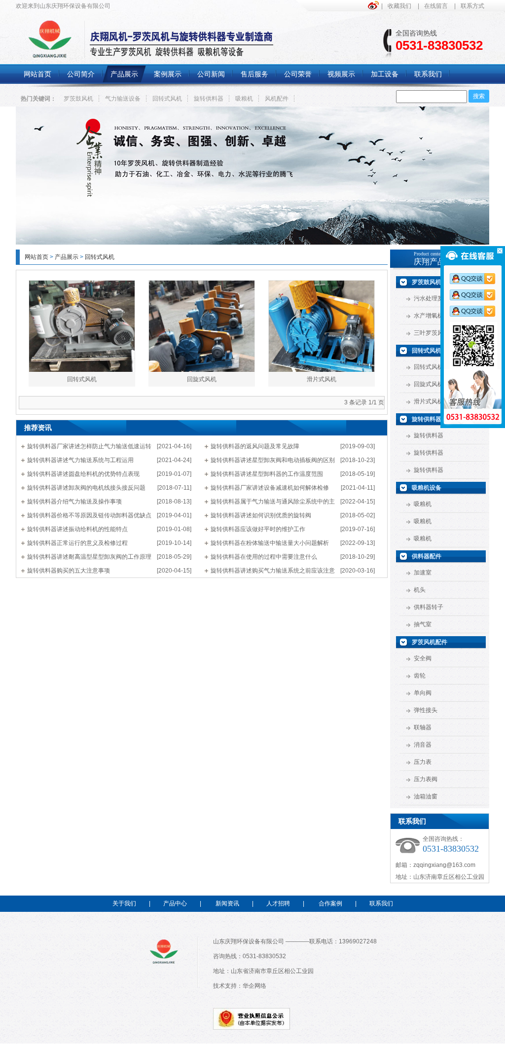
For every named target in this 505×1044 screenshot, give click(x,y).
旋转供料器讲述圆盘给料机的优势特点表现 (83, 473)
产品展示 (66, 256)
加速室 (423, 572)
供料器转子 (428, 607)
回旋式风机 (201, 379)
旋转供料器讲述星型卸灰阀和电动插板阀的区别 (273, 460)
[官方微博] (374, 5)
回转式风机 (167, 98)
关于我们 (124, 903)
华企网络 (254, 985)
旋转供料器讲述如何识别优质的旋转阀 (261, 515)
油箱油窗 (425, 796)
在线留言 (436, 5)
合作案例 (330, 903)
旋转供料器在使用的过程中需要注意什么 (264, 556)
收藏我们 (399, 5)
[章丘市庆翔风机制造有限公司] (252, 242)
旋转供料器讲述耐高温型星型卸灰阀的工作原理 (89, 556)
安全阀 (423, 658)
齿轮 (420, 675)
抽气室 (423, 624)
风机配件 (277, 98)
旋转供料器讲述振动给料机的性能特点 (77, 529)
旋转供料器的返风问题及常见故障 (255, 446)
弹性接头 (425, 710)
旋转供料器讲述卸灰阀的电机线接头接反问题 (86, 487)
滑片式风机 (321, 379)
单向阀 (423, 692)
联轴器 (423, 727)
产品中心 (175, 903)
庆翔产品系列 (437, 261)
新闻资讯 (227, 903)
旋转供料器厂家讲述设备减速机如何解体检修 (270, 487)
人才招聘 (278, 903)
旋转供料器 (208, 98)
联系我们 (381, 903)
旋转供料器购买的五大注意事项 (68, 570)
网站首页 (36, 256)
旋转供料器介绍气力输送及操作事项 (74, 501)
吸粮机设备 (426, 487)
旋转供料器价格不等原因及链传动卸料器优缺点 (89, 515)
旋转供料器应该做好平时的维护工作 (258, 529)
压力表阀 (425, 779)
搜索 (479, 96)
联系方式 (472, 5)
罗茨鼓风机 (78, 98)
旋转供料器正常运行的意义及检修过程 (77, 543)
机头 (420, 589)
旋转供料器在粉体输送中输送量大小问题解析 (270, 543)
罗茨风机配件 (429, 642)
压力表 (423, 761)
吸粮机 (244, 98)
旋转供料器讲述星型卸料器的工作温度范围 (267, 473)
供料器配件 (426, 556)
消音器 (423, 744)
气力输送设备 (123, 98)
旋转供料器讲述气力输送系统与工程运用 (80, 460)
